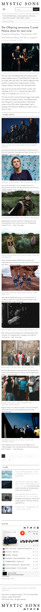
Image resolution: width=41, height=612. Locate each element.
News (4, 21)
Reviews (15, 588)
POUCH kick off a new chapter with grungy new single (17, 404)
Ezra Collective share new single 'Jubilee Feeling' (19, 146)
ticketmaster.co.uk (24, 93)
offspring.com (14, 91)
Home (4, 588)
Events (32, 588)
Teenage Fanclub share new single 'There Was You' (19, 293)
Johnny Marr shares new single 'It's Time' (19, 182)
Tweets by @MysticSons (8, 579)
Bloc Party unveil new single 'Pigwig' (18, 367)
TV (28, 588)
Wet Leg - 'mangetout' (27, 507)
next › (4, 460)
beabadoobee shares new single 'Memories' (20, 218)
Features (23, 588)
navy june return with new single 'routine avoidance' (20, 256)
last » (9, 460)
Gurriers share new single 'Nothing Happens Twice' (17, 441)
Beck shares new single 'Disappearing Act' (20, 330)
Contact (5, 590)
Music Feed (10, 21)
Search (36, 9)
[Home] (20, 4)
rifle (9, 603)
